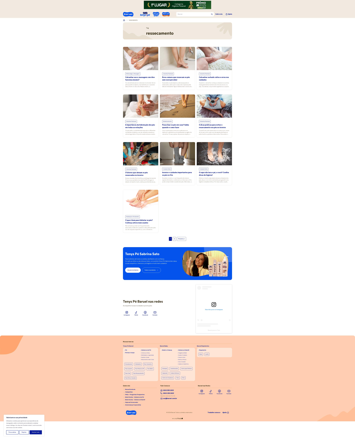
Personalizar (12, 432)
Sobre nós (219, 14)
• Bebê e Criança (166, 350)
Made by (173, 418)
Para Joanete (128, 368)
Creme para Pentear (186, 368)
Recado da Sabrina (132, 270)
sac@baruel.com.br (170, 398)
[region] (24, 425)
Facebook (145, 315)
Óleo (183, 377)
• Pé (125, 350)
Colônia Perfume (175, 373)
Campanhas (129, 392)
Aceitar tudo (35, 432)
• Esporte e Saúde (145, 357)
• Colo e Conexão (182, 361)
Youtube (154, 315)
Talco (177, 377)
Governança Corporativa (133, 405)
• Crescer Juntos (181, 357)
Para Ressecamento (138, 373)
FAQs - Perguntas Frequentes (135, 394)
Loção (206, 354)
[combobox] (195, 14)
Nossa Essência (130, 389)
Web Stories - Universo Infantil (135, 399)
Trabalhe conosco (214, 412)
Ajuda (230, 14)
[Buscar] (212, 14)
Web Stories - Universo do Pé (134, 397)
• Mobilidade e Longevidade (147, 355)
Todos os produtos (150, 270)
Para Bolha (150, 368)
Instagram (127, 315)
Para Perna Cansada (130, 378)
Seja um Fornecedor (131, 402)
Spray (200, 354)
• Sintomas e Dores (145, 353)
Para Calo (127, 373)
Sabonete (164, 373)
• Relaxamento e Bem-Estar (147, 359)
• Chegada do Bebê (182, 353)
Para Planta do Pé (139, 368)
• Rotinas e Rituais (182, 359)
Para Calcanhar (148, 364)
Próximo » (181, 239)
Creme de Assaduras (167, 377)
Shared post (211, 330)
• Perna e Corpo (129, 352)
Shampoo (164, 368)
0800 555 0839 (168, 390)
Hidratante (138, 364)
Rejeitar (24, 432)
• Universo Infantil (183, 350)
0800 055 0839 (168, 393)
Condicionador (174, 368)
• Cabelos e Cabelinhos (183, 364)
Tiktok (136, 315)
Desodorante (128, 364)
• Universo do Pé (146, 350)
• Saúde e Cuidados (182, 355)
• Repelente (202, 350)
